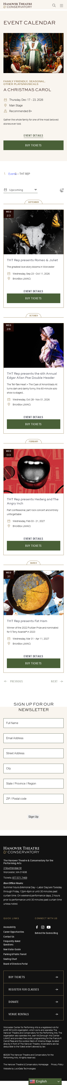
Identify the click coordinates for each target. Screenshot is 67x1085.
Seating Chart (10, 959)
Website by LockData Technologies (19, 1069)
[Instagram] (43, 927)
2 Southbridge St (12, 868)
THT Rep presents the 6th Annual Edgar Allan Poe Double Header (32, 375)
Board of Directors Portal (15, 963)
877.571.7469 (19, 878)
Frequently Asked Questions (11, 943)
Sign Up (33, 816)
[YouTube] (49, 927)
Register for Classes (24, 989)
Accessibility (9, 927)
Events (12, 174)
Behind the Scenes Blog (46, 933)
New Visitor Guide (12, 949)
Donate (14, 1002)
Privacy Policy (57, 1065)
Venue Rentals (19, 1014)
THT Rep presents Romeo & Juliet (32, 260)
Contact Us (8, 936)
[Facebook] (37, 927)
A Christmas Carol (27, 89)
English (41, 1081)
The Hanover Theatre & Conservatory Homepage (25, 1065)
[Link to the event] (33, 53)
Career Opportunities (13, 931)
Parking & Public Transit (14, 954)
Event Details (33, 135)
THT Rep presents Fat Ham (27, 621)
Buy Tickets (33, 145)
